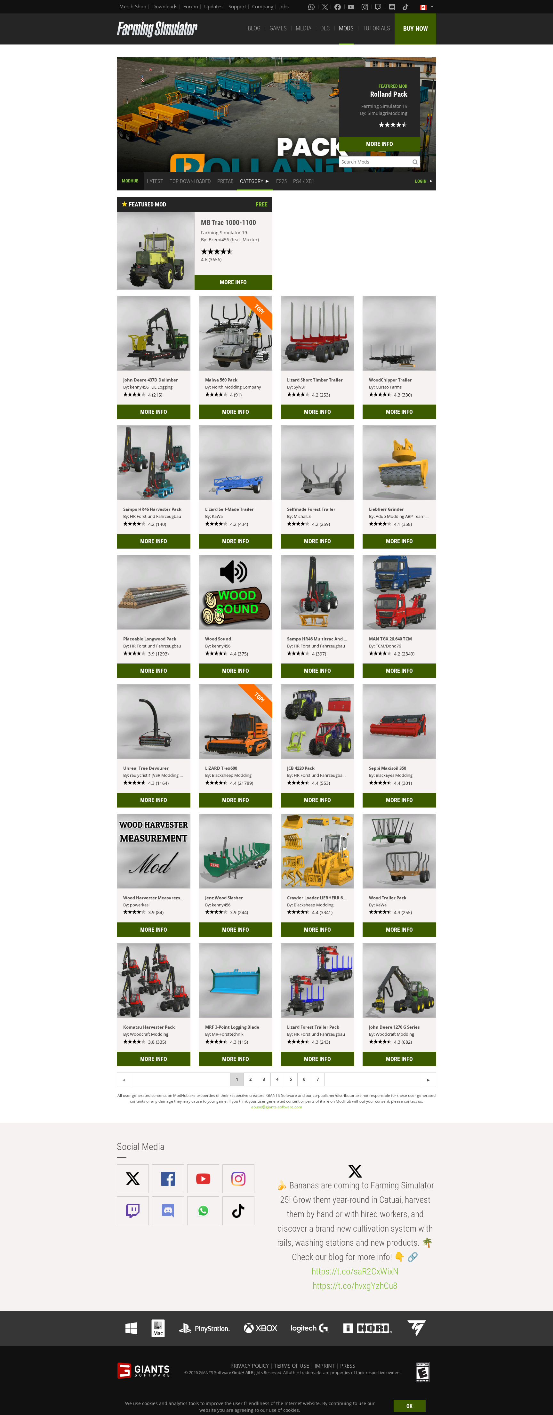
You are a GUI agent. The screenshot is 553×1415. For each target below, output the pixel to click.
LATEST (155, 181)
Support (237, 6)
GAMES (278, 28)
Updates (213, 6)
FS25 (281, 181)
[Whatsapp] (312, 6)
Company (262, 6)
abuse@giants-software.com (276, 1107)
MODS (346, 28)
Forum (190, 6)
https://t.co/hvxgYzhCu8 (355, 1286)
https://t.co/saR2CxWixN (355, 1271)
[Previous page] (429, 1079)
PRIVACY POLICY (249, 1365)
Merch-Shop (132, 6)
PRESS (347, 1365)
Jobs (284, 6)
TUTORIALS (376, 28)
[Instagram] (365, 6)
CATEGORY (251, 181)
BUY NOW (415, 28)
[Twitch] (379, 6)
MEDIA (303, 28)
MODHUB (130, 180)
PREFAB (225, 181)
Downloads (164, 6)
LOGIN (421, 181)
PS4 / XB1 (303, 181)
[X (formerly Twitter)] (325, 6)
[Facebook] (338, 6)
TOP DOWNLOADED (190, 181)
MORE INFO (379, 144)
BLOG (254, 28)
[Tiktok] (406, 6)
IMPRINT (325, 1365)
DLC (325, 28)
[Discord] (393, 6)
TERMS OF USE (291, 1365)
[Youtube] (352, 6)
